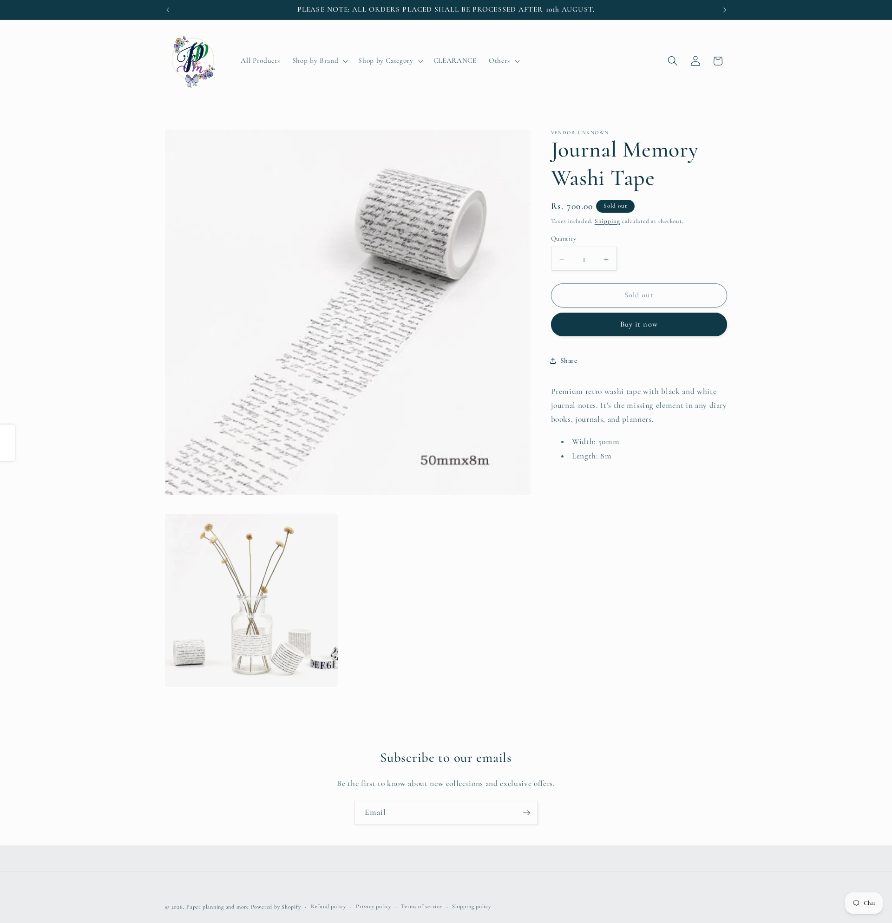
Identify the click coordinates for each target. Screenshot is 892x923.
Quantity (564, 239)
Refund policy (328, 906)
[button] (319, 61)
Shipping (607, 221)
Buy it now (639, 324)
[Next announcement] (725, 10)
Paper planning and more (217, 906)
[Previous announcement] (167, 10)
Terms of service (421, 906)
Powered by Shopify (276, 906)
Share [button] (568, 361)
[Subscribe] (526, 813)
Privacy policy (373, 906)
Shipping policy (471, 906)
